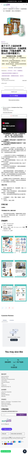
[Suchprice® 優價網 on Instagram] (5, 424)
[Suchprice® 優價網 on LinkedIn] (6, 424)
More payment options (14, 100)
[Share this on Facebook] (6, 308)
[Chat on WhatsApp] (6, 451)
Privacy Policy (4, 406)
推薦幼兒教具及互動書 (5, 75)
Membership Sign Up (6, 386)
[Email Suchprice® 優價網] (2, 424)
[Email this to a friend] (12, 308)
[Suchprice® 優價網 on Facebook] (3, 424)
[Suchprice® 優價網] (12, 4)
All (16, 7)
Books (15, 70)
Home (12, 7)
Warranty (3, 396)
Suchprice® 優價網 (7, 437)
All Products (10, 70)
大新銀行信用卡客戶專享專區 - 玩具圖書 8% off (10, 73)
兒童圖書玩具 (20, 70)
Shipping (3, 393)
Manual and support (5, 403)
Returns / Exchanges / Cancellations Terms (11, 401)
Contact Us (3, 385)
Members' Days (4, 377)
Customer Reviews (5, 382)
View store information (7, 112)
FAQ (2, 383)
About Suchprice (5, 376)
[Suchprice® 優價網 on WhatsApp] (8, 424)
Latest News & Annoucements (8, 379)
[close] (26, 1)
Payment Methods (5, 394)
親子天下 (3, 41)
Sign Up (22, 414)
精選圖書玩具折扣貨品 (15, 75)
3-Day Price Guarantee (6, 391)
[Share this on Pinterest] (9, 308)
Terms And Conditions (6, 404)
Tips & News (4, 380)
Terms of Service (17, 438)
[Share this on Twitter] (2, 308)
